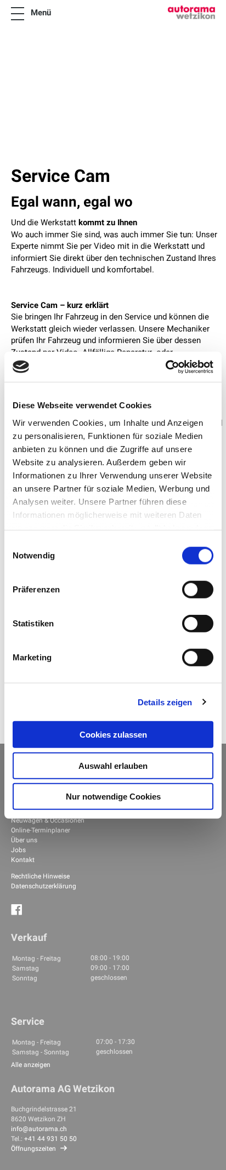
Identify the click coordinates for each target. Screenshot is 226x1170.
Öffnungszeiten (33, 1148)
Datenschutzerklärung (43, 886)
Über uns (24, 840)
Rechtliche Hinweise (40, 876)
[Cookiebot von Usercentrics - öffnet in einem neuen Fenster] (165, 366)
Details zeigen (165, 701)
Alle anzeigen (30, 1065)
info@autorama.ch (39, 1129)
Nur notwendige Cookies (113, 796)
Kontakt (23, 860)
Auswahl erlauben (113, 765)
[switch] (197, 589)
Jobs (18, 850)
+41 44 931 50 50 (50, 1139)
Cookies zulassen (113, 734)
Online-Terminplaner (40, 830)
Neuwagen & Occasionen (47, 820)
